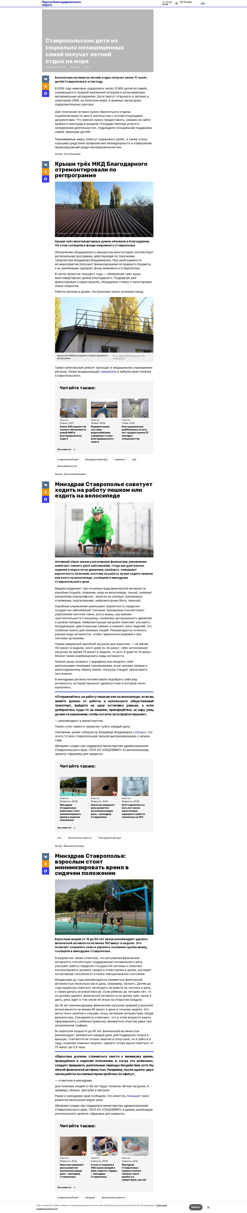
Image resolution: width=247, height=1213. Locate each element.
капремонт (120, 459)
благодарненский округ (96, 459)
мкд (134, 459)
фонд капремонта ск (67, 466)
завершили (108, 371)
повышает (134, 1096)
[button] (104, 209)
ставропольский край (67, 459)
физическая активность (80, 838)
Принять (195, 1207)
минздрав (90, 1197)
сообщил (139, 732)
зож (59, 838)
